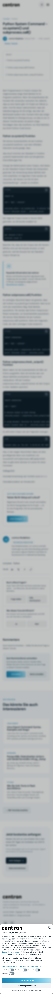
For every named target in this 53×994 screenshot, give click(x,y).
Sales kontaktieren (17, 868)
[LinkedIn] (5, 923)
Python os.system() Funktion (18, 60)
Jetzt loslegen (16, 519)
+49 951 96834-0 (9, 915)
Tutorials (6, 19)
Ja (16, 624)
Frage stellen (16, 599)
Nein (37, 624)
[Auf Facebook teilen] (24, 569)
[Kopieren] (46, 190)
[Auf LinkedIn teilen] (12, 569)
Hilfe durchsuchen (34, 599)
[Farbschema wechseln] (42, 5)
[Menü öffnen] (48, 4)
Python (16, 563)
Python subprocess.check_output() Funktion (25, 75)
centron (11, 4)
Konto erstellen (37, 674)
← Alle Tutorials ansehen (17, 810)
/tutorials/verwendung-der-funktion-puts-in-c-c (25, 476)
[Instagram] (12, 923)
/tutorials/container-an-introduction (19, 481)
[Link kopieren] (30, 569)
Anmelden (16, 674)
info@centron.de (23, 915)
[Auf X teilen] (18, 569)
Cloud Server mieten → (16, 284)
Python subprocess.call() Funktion (21, 67)
